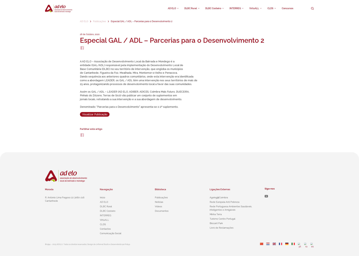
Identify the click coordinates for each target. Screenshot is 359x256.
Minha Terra (216, 214)
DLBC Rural (106, 206)
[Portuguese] (299, 246)
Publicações (99, 21)
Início (102, 197)
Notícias (159, 202)
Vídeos (158, 206)
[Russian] (306, 246)
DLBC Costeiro (107, 211)
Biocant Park (216, 223)
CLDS (103, 224)
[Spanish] (312, 246)
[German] (287, 246)
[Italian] (293, 246)
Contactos (105, 229)
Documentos (162, 211)
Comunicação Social (110, 233)
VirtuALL (104, 220)
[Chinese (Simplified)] (262, 246)
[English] (274, 246)
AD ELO (84, 21)
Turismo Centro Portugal (222, 218)
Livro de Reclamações (221, 227)
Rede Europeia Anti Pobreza (224, 202)
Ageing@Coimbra (219, 197)
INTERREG (105, 215)
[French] (280, 246)
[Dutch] (268, 246)
